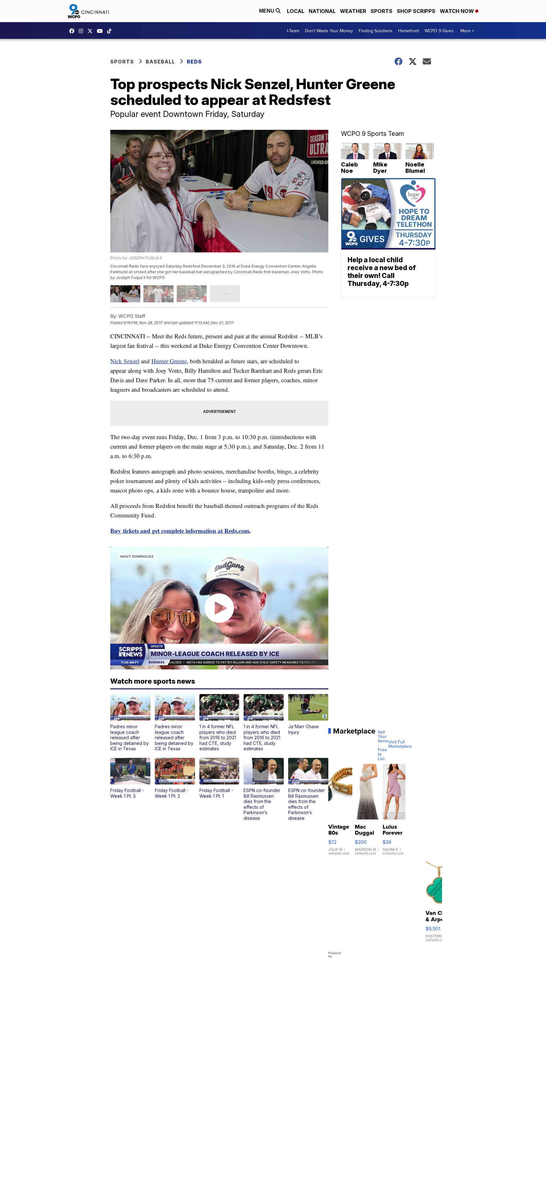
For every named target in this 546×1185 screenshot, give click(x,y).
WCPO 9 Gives (439, 30)
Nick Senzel (124, 361)
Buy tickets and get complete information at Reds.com (179, 530)
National (322, 11)
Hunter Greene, (169, 361)
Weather (353, 11)
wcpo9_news (82, 30)
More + (467, 30)
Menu (267, 11)
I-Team (293, 30)
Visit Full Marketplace (400, 744)
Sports (381, 11)
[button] (130, 723)
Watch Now (457, 11)
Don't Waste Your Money (329, 30)
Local (295, 11)
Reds (194, 61)
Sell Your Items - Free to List (383, 745)
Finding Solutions (375, 30)
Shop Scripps (416, 11)
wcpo (92, 30)
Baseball (160, 61)
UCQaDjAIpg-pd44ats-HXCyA (101, 30)
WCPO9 (73, 30)
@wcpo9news (111, 30)
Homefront (408, 30)
